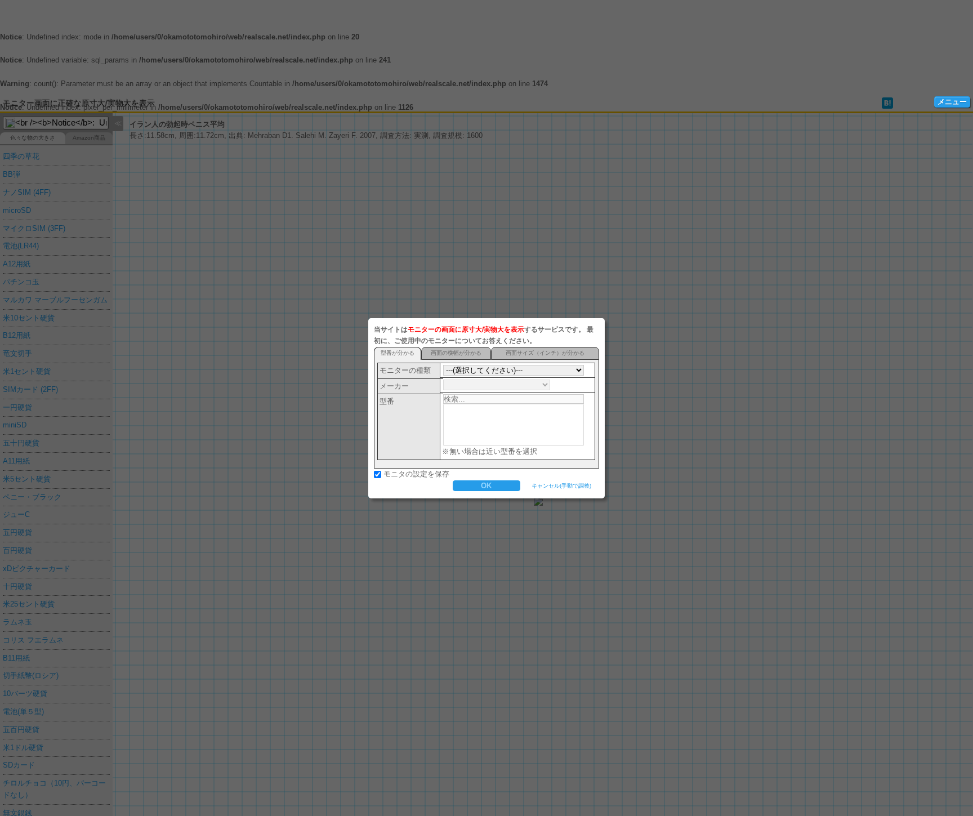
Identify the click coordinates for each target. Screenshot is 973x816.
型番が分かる (397, 353)
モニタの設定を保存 (416, 474)
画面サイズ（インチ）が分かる (545, 353)
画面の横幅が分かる (456, 353)
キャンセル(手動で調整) (561, 486)
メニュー (952, 101)
